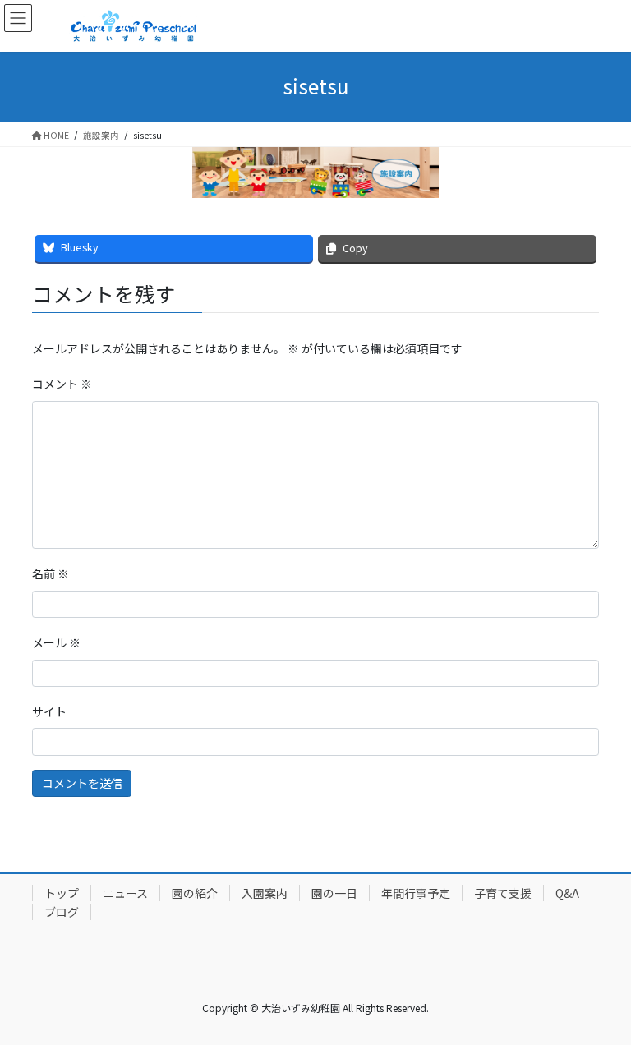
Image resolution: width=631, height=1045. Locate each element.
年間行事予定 (415, 893)
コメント (62, 383)
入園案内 (265, 893)
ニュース (125, 893)
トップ (61, 893)
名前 (50, 573)
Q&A (567, 893)
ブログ (61, 912)
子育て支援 (503, 893)
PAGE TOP (600, 998)
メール (56, 642)
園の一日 (334, 893)
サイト (49, 711)
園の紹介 (195, 893)
